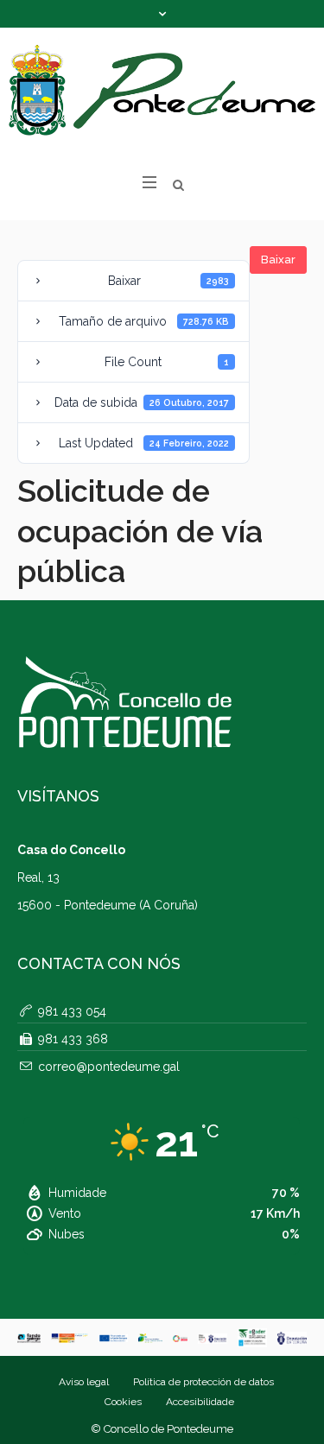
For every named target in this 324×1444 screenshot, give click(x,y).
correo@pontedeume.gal (109, 1067)
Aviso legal (84, 1382)
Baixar (278, 259)
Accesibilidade (200, 1402)
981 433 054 (72, 1011)
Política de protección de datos (203, 1382)
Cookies (123, 1402)
